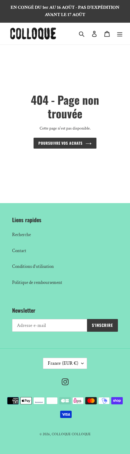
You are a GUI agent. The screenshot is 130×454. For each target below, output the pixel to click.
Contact (19, 251)
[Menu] (119, 33)
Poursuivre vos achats (60, 143)
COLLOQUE (61, 434)
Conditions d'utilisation (33, 266)
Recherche (21, 235)
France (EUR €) (63, 363)
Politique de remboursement (37, 282)
